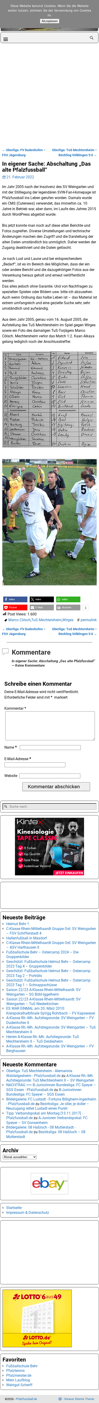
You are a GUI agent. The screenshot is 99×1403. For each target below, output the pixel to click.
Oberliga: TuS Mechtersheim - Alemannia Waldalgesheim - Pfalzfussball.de (39, 1073)
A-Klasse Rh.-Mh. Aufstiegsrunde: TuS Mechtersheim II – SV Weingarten (50, 1078)
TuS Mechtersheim (46, 620)
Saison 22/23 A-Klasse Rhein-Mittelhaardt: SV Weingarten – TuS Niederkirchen (43, 1001)
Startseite (14, 1208)
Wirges (67, 620)
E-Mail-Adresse (17, 759)
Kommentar (15, 708)
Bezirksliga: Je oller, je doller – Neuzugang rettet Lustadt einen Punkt (47, 1106)
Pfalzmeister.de (18, 1375)
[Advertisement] (49, 94)
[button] (15, 599)
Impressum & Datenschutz (27, 1212)
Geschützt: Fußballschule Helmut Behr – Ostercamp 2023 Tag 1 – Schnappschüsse (48, 982)
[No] (93, 14)
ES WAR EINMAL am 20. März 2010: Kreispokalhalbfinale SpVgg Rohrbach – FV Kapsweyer (50, 1010)
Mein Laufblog (18, 1380)
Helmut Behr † (17, 924)
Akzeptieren (50, 21)
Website (10, 776)
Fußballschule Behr (22, 1366)
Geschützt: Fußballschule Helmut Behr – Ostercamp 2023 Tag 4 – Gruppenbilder (48, 963)
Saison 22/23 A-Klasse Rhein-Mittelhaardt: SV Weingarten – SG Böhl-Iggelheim (43, 992)
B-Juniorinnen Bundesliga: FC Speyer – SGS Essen (44, 1092)
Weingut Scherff (19, 1385)
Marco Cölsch (19, 620)
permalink (89, 620)
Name (10, 747)
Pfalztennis (15, 1370)
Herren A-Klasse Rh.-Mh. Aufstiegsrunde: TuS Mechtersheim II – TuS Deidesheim (42, 1039)
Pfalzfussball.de (26, 1399)
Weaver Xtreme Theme (79, 1399)
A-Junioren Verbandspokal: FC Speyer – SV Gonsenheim (46, 1120)
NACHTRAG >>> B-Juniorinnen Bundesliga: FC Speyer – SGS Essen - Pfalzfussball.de (51, 1087)
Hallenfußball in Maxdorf (26, 938)
